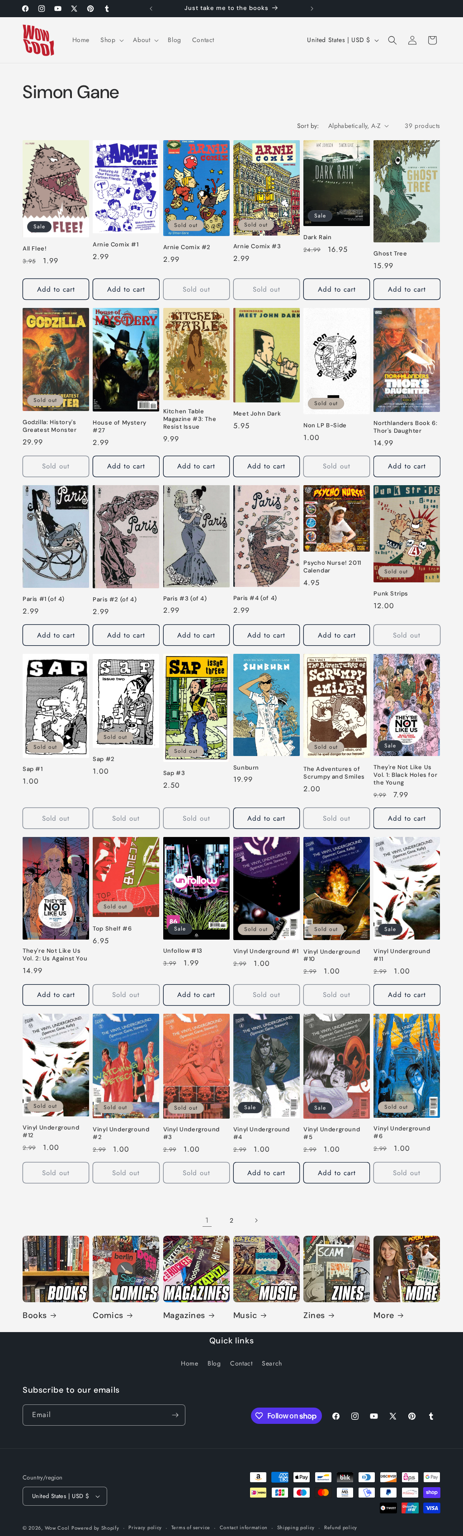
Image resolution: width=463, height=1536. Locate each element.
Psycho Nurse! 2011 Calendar (332, 566)
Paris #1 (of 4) (44, 599)
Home (189, 1363)
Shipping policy (296, 1527)
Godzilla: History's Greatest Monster (50, 426)
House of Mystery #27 (119, 426)
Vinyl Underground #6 (401, 1132)
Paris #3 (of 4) (185, 598)
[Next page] (256, 1220)
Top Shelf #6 (112, 928)
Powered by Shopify (95, 1527)
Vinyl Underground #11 (401, 955)
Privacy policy (145, 1527)
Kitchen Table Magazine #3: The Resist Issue (190, 419)
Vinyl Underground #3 (191, 1133)
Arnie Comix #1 (115, 244)
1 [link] (207, 1220)
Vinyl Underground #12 (51, 1131)
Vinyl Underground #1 (266, 951)
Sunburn (246, 767)
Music (245, 1315)
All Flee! (35, 248)
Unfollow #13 (183, 951)
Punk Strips (390, 593)
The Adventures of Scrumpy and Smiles (334, 773)
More (383, 1315)
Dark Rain (317, 237)
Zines (314, 1315)
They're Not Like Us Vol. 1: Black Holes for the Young (405, 775)
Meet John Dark (257, 413)
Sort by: (308, 125)
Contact (241, 1363)
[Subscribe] (175, 1415)
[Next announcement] (312, 8)
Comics (108, 1315)
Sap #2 (104, 759)
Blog (214, 1363)
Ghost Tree (390, 253)
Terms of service (190, 1527)
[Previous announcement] (151, 8)
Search (272, 1363)
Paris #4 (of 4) (255, 598)
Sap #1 (33, 769)
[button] (111, 39)
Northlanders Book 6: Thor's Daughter (405, 427)
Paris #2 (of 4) (115, 599)
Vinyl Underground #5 (331, 1133)
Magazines (184, 1315)
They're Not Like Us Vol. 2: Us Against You (55, 954)
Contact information (244, 1527)
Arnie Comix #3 (257, 246)
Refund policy (340, 1527)
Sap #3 (174, 773)
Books (35, 1315)
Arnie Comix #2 (187, 247)
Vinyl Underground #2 (121, 1133)
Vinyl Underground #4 (261, 1133)
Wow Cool (57, 1527)
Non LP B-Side (325, 425)
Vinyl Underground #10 (331, 955)
